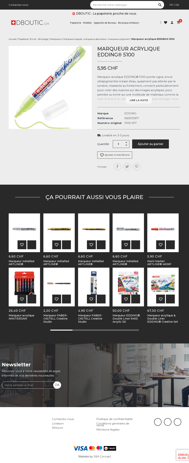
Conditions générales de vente (112, 424)
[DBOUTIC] (30, 22)
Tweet (127, 166)
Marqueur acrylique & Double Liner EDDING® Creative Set (162, 318)
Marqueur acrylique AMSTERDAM (21, 317)
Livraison (58, 423)
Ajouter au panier (150, 144)
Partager (117, 166)
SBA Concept (102, 456)
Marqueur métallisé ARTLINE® (22, 263)
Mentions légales (107, 429)
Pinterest (136, 166)
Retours (57, 427)
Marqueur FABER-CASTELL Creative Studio (55, 318)
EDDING (130, 113)
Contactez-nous (18, 4)
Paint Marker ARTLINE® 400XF (159, 263)
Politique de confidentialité (114, 419)
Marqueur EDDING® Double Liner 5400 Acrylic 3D (126, 318)
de (177, 4)
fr (171, 4)
